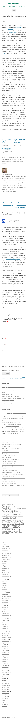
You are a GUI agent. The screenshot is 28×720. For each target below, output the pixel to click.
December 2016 (5, 594)
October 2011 (5, 639)
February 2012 (5, 631)
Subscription (8, 529)
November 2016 (5, 596)
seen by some (12, 32)
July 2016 (4, 604)
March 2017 (4, 589)
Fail (4, 520)
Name (4, 339)
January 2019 (5, 550)
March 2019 (4, 546)
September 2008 (5, 695)
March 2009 (4, 683)
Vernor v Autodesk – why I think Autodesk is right (7, 141)
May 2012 (4, 626)
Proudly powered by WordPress (8, 717)
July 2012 (4, 622)
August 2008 (5, 696)
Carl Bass (20, 516)
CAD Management (13, 516)
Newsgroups (10, 524)
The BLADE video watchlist (8, 454)
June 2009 (4, 678)
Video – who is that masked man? (9, 470)
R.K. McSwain (5, 416)
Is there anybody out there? (16, 416)
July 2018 (4, 561)
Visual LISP (20, 532)
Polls (5, 526)
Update (5, 531)
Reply (3, 307)
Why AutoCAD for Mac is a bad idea (16, 431)
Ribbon (23, 527)
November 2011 (5, 637)
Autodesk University (7, 512)
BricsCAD (7, 514)
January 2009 (5, 687)
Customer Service (9, 519)
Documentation (21, 518)
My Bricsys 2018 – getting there (9, 483)
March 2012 (4, 630)
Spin (11, 528)
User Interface (14, 531)
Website (4, 350)
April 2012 (4, 628)
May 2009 (4, 680)
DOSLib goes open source (8, 476)
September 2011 (5, 641)
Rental (17, 527)
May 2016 (4, 607)
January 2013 (5, 611)
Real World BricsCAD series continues (10, 459)
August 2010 (5, 656)
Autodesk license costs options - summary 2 (12, 403)
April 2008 (4, 704)
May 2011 (4, 646)
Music (4, 524)
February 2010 (5, 667)
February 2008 (5, 708)
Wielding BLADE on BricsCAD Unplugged (11, 472)
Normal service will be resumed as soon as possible (13, 478)
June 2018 (4, 563)
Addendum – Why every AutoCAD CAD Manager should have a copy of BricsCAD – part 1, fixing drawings (13, 466)
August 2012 (5, 620)
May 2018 (4, 565)
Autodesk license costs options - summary (11, 402)
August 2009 (5, 674)
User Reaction (6, 532)
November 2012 (5, 615)
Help (21, 520)
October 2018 (5, 555)
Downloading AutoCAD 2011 (8, 394)
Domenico (4, 424)
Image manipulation (7, 521)
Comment (5, 321)
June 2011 (4, 644)
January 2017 (5, 592)
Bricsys (17, 514)
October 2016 (5, 598)
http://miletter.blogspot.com (13, 259)
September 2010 (5, 654)
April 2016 (4, 609)
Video (13, 532)
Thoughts (7, 159)
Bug (5, 516)
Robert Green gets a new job (8, 455)
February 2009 (5, 685)
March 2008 (4, 706)
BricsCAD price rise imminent (8, 481)
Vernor (8, 161)
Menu (14, 10)
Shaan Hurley (5, 528)
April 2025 (4, 542)
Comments (12, 517)
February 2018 (5, 570)
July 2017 (4, 581)
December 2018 (5, 552)
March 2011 (4, 650)
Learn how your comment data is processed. (13, 377)
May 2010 (4, 661)
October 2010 (5, 652)
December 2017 (5, 574)
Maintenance (18, 523)
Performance (6, 525)
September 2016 (5, 600)
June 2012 (4, 624)
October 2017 (5, 578)
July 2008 (4, 698)
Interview (17, 521)
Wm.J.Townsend (5, 429)
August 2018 (5, 559)
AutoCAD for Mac (7, 509)
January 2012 (5, 633)
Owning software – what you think (7, 148)
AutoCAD (9, 506)
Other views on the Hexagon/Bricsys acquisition (13, 485)
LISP (10, 523)
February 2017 (5, 591)
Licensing (5, 523)
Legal (19, 157)
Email (4, 345)
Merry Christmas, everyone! (8, 463)
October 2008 (5, 693)
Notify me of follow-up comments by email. (13, 366)
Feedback (10, 520)
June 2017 (4, 583)
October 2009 (5, 670)
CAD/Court (10, 29)
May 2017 (4, 585)
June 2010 (4, 659)
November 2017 (5, 576)
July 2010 (4, 657)
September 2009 (5, 672)
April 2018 (4, 566)
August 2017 (5, 579)
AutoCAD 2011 (21, 508)
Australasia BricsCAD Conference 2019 (10, 452)
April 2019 (4, 544)
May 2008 (4, 702)
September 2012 (5, 618)
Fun (16, 520)
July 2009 (4, 676)
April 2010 (4, 663)
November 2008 (5, 691)
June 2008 (4, 700)
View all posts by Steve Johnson (10, 191)
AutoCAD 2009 (9, 508)
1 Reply (3, 21)
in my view (4, 53)
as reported (18, 27)
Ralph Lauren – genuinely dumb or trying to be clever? (20, 205)
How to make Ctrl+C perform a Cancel (10, 396)
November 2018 (5, 553)
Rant (11, 527)
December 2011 (5, 635)
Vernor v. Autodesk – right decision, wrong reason (19, 141)
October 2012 (5, 617)
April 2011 (4, 648)
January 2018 (5, 572)
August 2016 (5, 602)
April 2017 (4, 587)
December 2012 (5, 613)
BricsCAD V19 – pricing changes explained (11, 480)
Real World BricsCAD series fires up (10, 461)
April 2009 (4, 682)
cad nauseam (14, 3)
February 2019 (5, 548)
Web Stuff (5, 533)
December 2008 (5, 689)
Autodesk (15, 157)
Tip (18, 529)
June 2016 (4, 605)
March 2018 (4, 568)
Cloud (5, 517)
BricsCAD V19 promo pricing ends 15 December (12, 474)
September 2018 (5, 557)
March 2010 (4, 665)
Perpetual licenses (15, 525)
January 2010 (5, 669)
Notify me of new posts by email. (10, 370)
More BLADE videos (6, 457)
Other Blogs (19, 524)
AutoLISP (17, 512)
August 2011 (5, 643)
